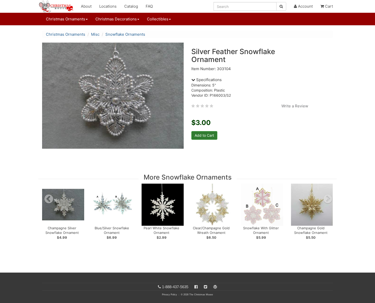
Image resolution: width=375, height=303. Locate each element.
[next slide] (328, 199)
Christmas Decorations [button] (116, 19)
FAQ (149, 6)
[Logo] (57, 6)
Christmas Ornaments (65, 34)
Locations (108, 6)
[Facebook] (196, 287)
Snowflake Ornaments (125, 34)
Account (305, 6)
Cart (328, 6)
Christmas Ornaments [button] (65, 19)
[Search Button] (281, 6)
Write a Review (294, 106)
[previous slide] (49, 199)
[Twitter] (205, 287)
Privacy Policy (169, 294)
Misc (95, 34)
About (86, 6)
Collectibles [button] (157, 19)
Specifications (208, 79)
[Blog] (215, 287)
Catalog (131, 6)
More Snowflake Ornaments (188, 177)
